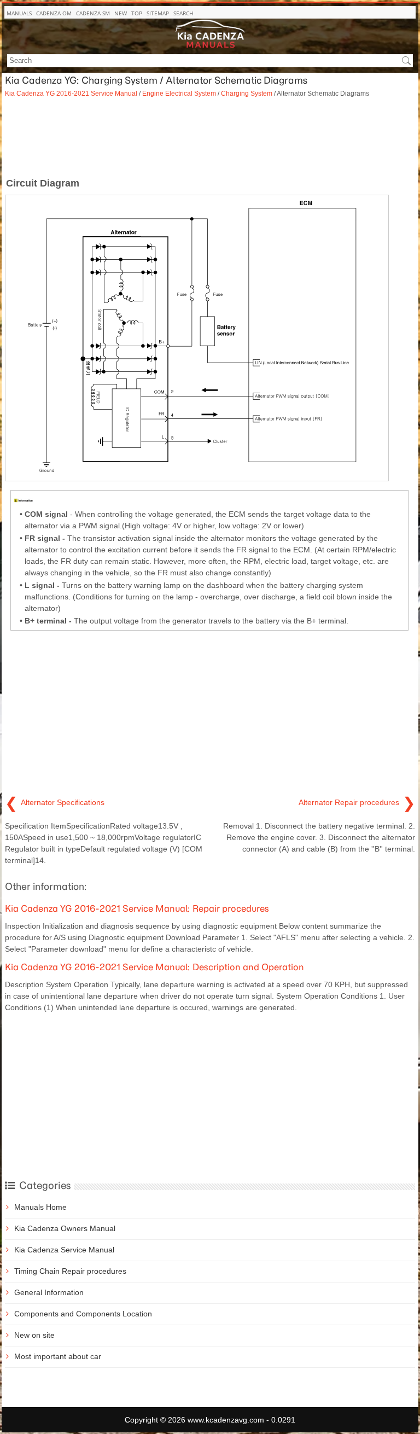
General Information (49, 1292)
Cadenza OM (54, 13)
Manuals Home (40, 1207)
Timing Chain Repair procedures (70, 1271)
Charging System (246, 93)
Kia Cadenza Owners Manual (64, 1228)
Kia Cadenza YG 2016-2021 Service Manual (71, 93)
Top (136, 13)
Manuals (19, 13)
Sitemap (158, 13)
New (120, 13)
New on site (34, 1335)
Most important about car (57, 1356)
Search (183, 13)
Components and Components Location (83, 1313)
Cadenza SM (93, 13)
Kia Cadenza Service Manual (64, 1249)
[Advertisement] (210, 137)
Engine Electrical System (179, 93)
